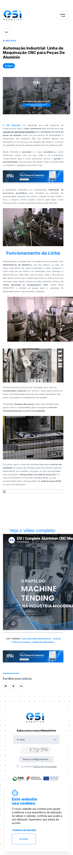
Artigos (9, 65)
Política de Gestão (24, 830)
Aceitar (23, 839)
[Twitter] (13, 686)
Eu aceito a (39, 766)
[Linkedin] (21, 686)
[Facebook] (6, 686)
